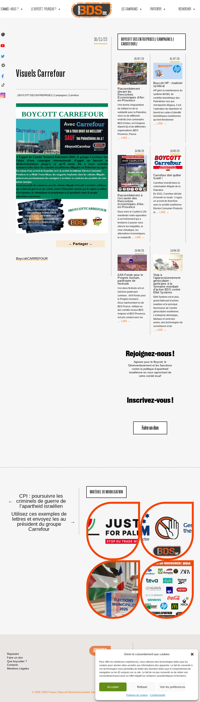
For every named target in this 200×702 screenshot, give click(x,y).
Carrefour (74, 95)
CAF (174, 582)
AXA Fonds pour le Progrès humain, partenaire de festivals (130, 279)
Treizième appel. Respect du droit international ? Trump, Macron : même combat (166, 520)
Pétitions (119, 556)
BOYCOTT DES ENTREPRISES (35, 95)
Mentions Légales (18, 668)
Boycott (159, 573)
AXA (158, 582)
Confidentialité (157, 695)
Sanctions (118, 551)
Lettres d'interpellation (167, 552)
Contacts (12, 664)
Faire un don (150, 428)
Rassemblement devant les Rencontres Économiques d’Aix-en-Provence (131, 94)
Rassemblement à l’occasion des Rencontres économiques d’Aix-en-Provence (131, 201)
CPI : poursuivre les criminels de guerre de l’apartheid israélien (37, 501)
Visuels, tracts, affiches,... (167, 612)
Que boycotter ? (167, 566)
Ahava (172, 578)
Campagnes (60, 95)
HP (173, 587)
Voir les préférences (172, 687)
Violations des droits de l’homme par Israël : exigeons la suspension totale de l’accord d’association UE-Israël (113, 526)
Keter (166, 592)
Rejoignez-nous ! (150, 354)
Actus (107, 556)
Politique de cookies (137, 695)
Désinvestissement (180, 573)
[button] (192, 654)
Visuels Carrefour (40, 74)
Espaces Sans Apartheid (113, 600)
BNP (166, 582)
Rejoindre (13, 653)
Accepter (113, 687)
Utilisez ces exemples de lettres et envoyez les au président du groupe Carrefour (41, 521)
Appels (105, 551)
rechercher (185, 9)
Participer (155, 9)
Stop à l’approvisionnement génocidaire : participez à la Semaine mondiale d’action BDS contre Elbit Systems (166, 283)
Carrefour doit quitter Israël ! (167, 177)
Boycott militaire (166, 547)
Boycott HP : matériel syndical (167, 84)
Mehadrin (161, 602)
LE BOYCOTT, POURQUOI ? (43, 9)
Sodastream (166, 607)
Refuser (142, 687)
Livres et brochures (166, 597)
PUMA (173, 602)
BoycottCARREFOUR (32, 258)
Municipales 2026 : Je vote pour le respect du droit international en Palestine (113, 578)
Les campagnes (129, 9)
